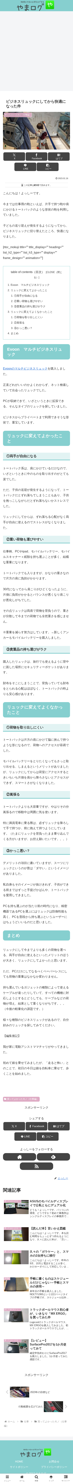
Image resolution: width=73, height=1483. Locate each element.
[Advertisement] (36, 52)
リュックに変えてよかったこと (29, 290)
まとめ (15, 333)
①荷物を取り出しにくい (28, 317)
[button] (47, 167)
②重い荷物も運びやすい (28, 301)
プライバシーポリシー (54, 1466)
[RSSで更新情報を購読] (36, 1166)
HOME (19, 1461)
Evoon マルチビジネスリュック (30, 284)
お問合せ (54, 1461)
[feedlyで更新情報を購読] (53, 1157)
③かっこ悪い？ (23, 328)
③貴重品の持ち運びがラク (29, 306)
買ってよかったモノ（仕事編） (23, 1099)
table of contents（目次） (28, 272)
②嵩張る (19, 322)
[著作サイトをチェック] (19, 1157)
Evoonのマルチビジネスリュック (25, 368)
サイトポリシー (19, 1466)
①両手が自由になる (26, 295)
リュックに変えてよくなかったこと (32, 311)
